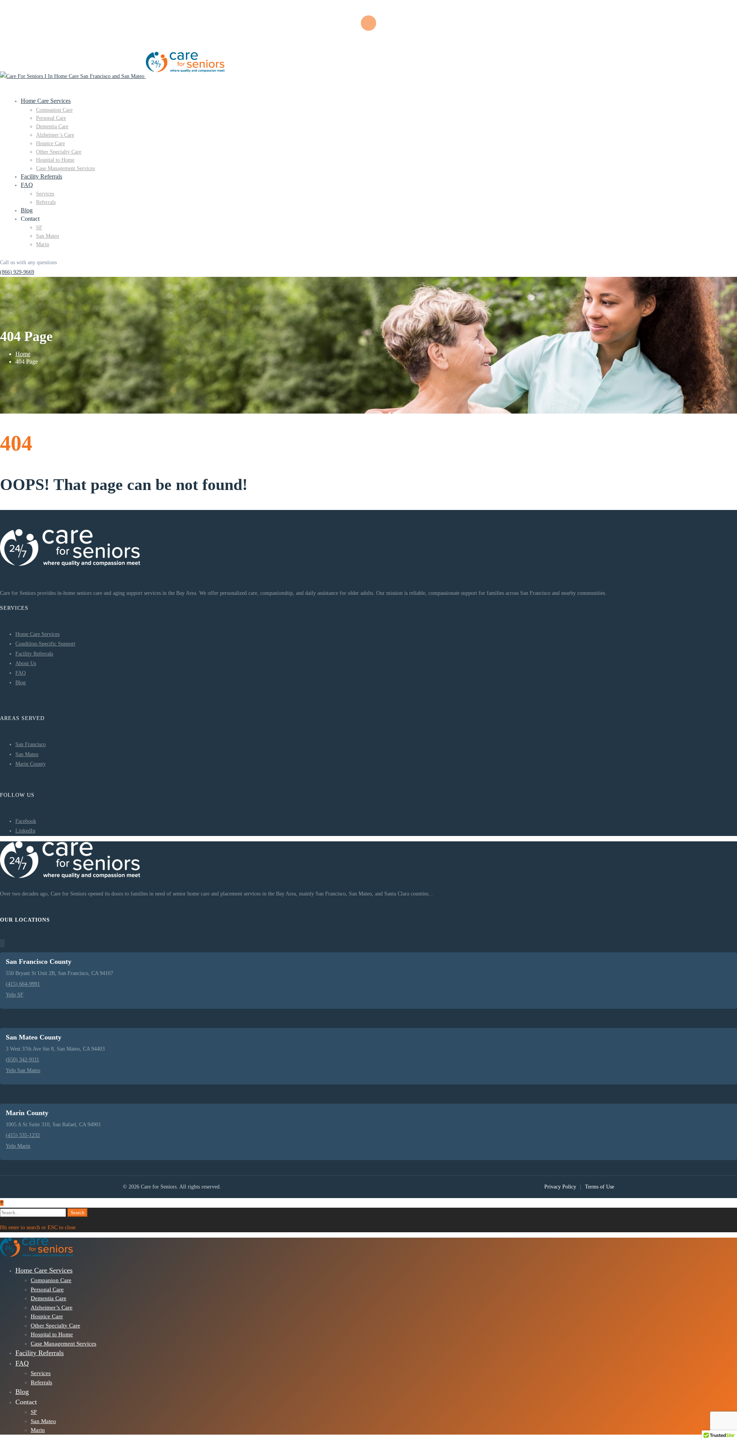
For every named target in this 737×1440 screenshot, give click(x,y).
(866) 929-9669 (17, 272)
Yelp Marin (18, 1146)
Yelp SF (14, 995)
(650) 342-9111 (22, 1060)
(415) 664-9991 (23, 984)
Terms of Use (599, 1187)
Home (22, 354)
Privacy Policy (560, 1187)
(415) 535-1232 (23, 1135)
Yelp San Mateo (23, 1070)
